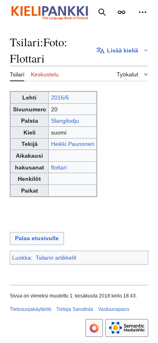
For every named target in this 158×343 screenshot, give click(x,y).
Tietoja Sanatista (74, 309)
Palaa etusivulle (37, 238)
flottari (59, 167)
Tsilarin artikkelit (56, 257)
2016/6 (60, 97)
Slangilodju (65, 120)
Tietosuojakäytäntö (30, 309)
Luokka (21, 257)
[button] (121, 12)
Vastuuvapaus (113, 309)
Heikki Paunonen (72, 144)
